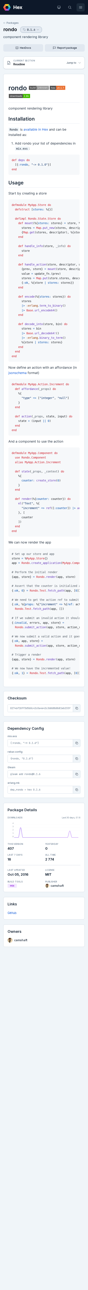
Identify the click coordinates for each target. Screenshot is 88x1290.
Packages (13, 22)
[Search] (70, 7)
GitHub (12, 913)
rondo (10, 29)
